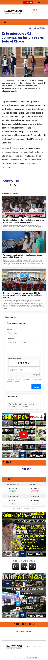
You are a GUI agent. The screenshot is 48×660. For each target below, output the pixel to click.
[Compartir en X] (10, 185)
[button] (21, 2)
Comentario (11, 338)
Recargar (35, 375)
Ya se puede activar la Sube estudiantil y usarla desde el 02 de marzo (23, 256)
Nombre (9, 329)
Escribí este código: (14, 358)
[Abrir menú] (4, 22)
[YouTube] (39, 2)
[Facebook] (35, 2)
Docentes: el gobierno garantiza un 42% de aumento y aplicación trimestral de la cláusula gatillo (22, 295)
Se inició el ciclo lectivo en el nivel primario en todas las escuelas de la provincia (23, 221)
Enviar (36, 387)
